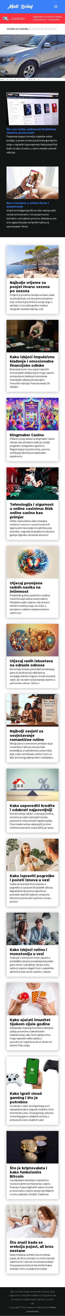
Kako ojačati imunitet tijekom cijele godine (30, 1022)
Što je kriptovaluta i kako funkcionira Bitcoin (28, 1172)
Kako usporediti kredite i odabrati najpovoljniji (32, 808)
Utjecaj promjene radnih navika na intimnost (26, 587)
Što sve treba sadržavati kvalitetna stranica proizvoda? (31, 131)
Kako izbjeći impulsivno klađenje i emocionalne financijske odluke (32, 361)
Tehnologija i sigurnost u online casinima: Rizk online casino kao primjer (32, 510)
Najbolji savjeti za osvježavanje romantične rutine (27, 735)
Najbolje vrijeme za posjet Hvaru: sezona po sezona (30, 287)
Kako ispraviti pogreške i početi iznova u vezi (32, 878)
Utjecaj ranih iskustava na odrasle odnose (31, 663)
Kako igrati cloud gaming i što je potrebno (26, 1097)
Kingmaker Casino (27, 435)
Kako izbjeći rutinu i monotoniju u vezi (28, 952)
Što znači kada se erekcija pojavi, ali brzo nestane (32, 1246)
